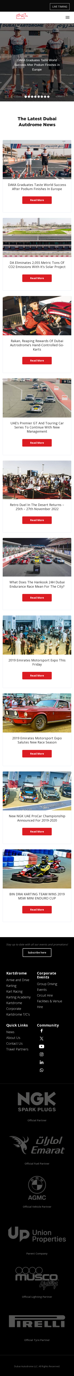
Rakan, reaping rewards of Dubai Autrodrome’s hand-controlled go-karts (37, 345)
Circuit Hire (45, 995)
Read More (37, 200)
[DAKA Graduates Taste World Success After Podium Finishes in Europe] (37, 159)
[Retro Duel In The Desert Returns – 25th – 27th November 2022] (37, 480)
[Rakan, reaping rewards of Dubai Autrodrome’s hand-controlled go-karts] (37, 315)
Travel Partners (17, 1049)
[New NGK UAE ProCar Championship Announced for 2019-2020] (37, 791)
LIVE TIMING (59, 6)
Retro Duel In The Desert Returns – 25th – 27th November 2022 (37, 507)
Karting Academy (18, 997)
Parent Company (37, 1253)
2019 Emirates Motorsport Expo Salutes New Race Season (37, 740)
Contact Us (14, 1043)
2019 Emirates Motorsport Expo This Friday (37, 662)
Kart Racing (14, 991)
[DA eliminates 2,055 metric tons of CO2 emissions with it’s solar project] (37, 237)
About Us (13, 1038)
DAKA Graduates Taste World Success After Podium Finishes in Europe (37, 187)
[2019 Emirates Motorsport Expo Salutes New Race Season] (37, 713)
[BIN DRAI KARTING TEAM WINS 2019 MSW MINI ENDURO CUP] (37, 868)
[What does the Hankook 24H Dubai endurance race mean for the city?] (37, 557)
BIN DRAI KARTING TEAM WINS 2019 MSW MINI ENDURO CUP (37, 896)
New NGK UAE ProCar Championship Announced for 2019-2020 (37, 818)
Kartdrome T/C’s (18, 1014)
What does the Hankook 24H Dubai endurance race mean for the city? (37, 584)
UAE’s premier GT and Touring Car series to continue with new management (37, 427)
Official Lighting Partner (37, 1296)
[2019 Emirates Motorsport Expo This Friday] (37, 635)
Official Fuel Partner (37, 1163)
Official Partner (37, 1120)
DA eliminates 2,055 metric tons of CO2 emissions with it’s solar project (37, 264)
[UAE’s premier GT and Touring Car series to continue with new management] (37, 398)
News (10, 1032)
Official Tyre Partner (37, 1340)
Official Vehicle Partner (37, 1206)
